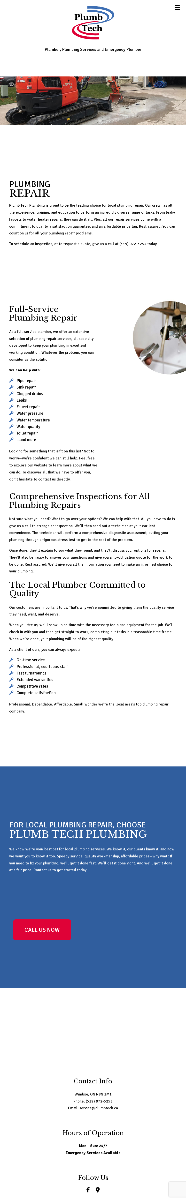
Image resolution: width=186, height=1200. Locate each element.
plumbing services (89, 849)
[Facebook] (88, 1190)
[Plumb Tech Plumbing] (93, 22)
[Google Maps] (97, 1190)
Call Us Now (42, 929)
